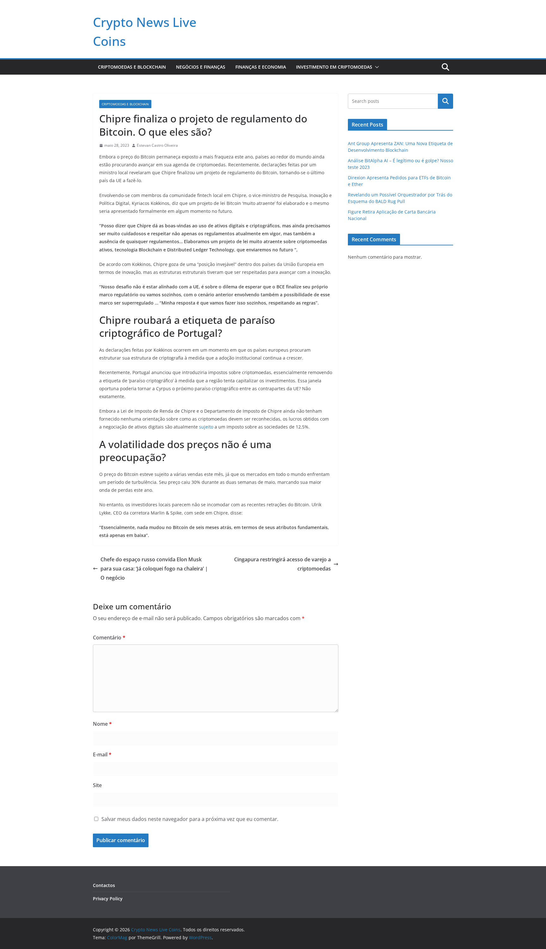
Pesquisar (445, 101)
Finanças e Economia (260, 67)
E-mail (102, 754)
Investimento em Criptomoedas (334, 67)
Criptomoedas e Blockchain (132, 67)
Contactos (104, 885)
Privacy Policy (108, 899)
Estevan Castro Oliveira (157, 145)
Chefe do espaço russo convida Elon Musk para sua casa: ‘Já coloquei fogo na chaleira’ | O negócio (154, 568)
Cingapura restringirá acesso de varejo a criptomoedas (282, 564)
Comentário (109, 637)
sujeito (207, 427)
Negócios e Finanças (200, 67)
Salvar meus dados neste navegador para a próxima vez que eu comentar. (189, 819)
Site (97, 785)
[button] (375, 67)
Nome (102, 723)
